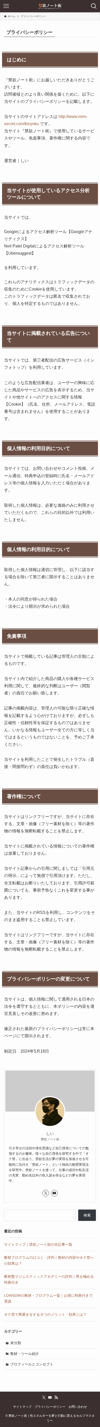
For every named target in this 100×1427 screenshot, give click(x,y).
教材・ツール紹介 (24, 1354)
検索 (87, 1215)
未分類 (15, 1343)
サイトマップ (22, 1406)
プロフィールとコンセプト (31, 1364)
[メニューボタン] (6, 6)
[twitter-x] (45, 1193)
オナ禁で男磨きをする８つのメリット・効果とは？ (45, 1314)
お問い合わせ (77, 1406)
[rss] (56, 1397)
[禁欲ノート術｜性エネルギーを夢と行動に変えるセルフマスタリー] (50, 6)
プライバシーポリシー (50, 1406)
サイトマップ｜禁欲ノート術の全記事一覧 (38, 1244)
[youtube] (54, 1193)
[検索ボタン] (94, 6)
